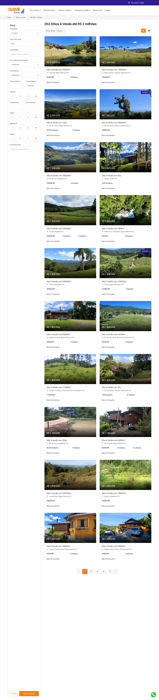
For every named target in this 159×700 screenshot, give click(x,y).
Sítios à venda (20, 17)
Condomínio (14, 71)
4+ (36, 96)
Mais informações (53, 82)
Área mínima (14, 102)
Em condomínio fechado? (19, 60)
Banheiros (13, 123)
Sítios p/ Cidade (64, 10)
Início (9, 17)
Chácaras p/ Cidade (82, 10)
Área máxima (30, 102)
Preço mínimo (15, 81)
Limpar (13, 693)
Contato (108, 10)
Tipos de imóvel (15, 39)
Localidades (14, 50)
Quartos (13, 92)
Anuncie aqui (97, 10)
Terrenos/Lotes (49, 10)
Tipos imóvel (34, 10)
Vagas (12, 134)
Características (15, 145)
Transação (14, 29)
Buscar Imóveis (29, 693)
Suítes (12, 113)
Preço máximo (31, 81)
